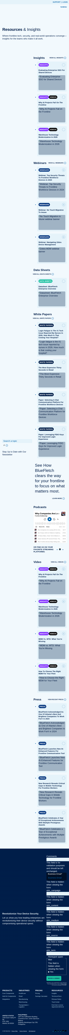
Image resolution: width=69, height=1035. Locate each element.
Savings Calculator (41, 996)
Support (57, 2)
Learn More (57, 498)
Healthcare (22, 993)
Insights (43, 65)
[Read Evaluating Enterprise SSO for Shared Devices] (63, 65)
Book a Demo (54, 978)
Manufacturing (23, 999)
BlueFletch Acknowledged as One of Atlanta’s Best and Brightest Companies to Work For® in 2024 (51, 715)
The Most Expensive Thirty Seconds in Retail (50, 369)
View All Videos (57, 562)
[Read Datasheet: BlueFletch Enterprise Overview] (63, 281)
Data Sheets (45, 281)
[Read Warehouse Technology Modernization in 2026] (63, 129)
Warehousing (23, 1002)
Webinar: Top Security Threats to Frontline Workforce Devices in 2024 (52, 177)
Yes (51, 972)
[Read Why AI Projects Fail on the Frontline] (63, 97)
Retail (21, 996)
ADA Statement (32, 1031)
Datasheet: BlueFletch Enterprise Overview (48, 288)
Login (65, 2)
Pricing (37, 993)
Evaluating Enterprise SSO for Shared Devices (52, 71)
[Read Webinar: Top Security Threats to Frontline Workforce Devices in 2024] (63, 170)
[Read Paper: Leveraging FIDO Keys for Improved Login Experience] (63, 429)
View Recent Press (55, 699)
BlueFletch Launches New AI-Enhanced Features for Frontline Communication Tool (52, 751)
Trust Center (55, 1002)
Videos (53, 97)
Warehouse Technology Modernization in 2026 (48, 136)
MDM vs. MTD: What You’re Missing (50, 640)
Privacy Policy (15, 1031)
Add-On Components (9, 996)
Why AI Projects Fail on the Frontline (51, 104)
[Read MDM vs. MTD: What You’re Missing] (63, 633)
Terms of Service (23, 1031)
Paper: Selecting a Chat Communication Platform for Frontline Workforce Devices (51, 402)
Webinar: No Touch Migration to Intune (51, 211)
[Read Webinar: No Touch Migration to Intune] (63, 204)
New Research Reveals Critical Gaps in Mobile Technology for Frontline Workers (52, 785)
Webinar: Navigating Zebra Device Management (50, 243)
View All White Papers (42, 318)
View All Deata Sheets (42, 274)
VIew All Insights (56, 58)
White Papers (46, 325)
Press (42, 707)
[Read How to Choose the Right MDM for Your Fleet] (63, 666)
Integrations (6, 999)
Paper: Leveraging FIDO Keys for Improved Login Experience (51, 437)
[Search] (5, 445)
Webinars (44, 170)
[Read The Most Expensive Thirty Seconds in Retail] (63, 362)
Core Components (8, 993)
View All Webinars (55, 163)
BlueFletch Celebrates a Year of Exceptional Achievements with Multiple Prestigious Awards (51, 821)
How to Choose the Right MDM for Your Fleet (50, 672)
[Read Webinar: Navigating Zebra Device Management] (63, 237)
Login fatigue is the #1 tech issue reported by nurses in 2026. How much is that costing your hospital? (51, 334)
